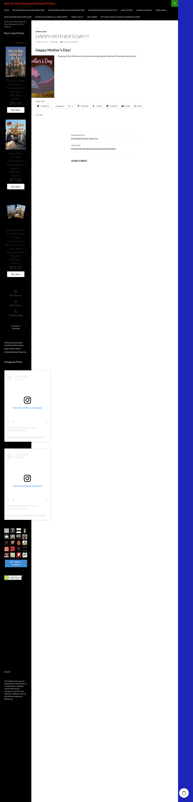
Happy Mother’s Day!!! (12, 349)
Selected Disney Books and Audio (18, 17)
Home (6, 10)
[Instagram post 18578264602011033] (12, 530)
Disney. (7, 699)
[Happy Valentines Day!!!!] (6, 549)
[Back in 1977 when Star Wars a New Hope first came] (18, 530)
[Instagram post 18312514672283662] (18, 543)
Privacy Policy (77, 17)
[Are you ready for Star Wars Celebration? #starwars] (6, 530)
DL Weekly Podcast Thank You (84, 137)
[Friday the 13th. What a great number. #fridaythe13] (18, 549)
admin (55, 42)
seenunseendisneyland (33, 437)
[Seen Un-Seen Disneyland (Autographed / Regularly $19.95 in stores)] (16, 62)
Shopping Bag (16, 315)
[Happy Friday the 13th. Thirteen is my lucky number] (24, 549)
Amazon (7, 672)
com (11, 699)
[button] (184, 793)
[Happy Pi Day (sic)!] (24, 536)
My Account (16, 295)
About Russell (127, 10)
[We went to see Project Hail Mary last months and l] (12, 536)
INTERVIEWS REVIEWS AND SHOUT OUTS (102, 10)
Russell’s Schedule (144, 10)
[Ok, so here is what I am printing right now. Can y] (6, 536)
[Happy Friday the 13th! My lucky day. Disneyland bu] (6, 543)
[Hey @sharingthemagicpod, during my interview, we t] (12, 543)
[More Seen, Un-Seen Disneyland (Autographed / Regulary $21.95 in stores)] (16, 135)
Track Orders (15, 305)
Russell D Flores (14, 515)
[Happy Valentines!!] (12, 549)
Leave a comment (70, 42)
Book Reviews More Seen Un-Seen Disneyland (66, 10)
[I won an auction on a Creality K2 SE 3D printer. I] (18, 536)
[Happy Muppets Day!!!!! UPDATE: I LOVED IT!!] (6, 555)
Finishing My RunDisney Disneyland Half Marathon (93, 147)
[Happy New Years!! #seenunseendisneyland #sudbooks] (24, 555)
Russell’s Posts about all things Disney (51, 17)
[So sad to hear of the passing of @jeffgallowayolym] (24, 543)
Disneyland (41, 32)
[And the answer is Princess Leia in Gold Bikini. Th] (24, 530)
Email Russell (161, 10)
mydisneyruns (31, 515)
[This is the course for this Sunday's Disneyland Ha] (12, 555)
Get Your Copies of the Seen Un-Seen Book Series (120, 17)
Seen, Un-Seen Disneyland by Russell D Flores (29, 3)
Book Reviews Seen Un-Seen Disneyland (28, 10)
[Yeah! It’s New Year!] (18, 555)
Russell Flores (13, 437)
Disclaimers (92, 17)
